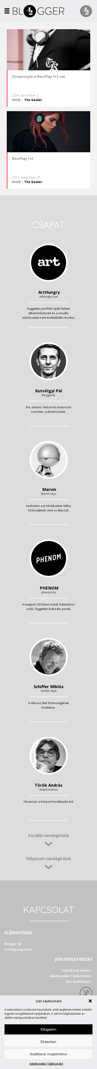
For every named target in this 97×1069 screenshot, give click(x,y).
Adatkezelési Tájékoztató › (71, 976)
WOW (16, 100)
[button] (90, 1001)
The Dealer (33, 100)
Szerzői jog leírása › (77, 970)
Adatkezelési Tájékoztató (46, 1064)
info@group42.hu (18, 949)
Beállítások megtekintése (48, 1054)
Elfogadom (48, 1029)
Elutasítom (48, 1042)
